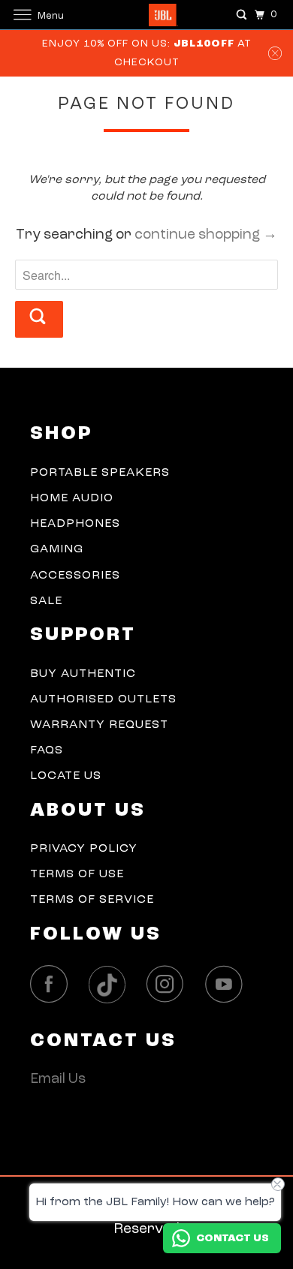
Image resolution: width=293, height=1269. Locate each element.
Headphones (75, 524)
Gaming (56, 549)
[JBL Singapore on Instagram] (169, 984)
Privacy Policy (83, 849)
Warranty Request (99, 725)
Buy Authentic (83, 674)
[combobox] (147, 275)
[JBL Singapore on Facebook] (52, 984)
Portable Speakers (100, 473)
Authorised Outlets (103, 699)
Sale (46, 601)
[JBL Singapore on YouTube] (227, 984)
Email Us (58, 1079)
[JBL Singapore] (147, 14)
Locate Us (65, 776)
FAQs (46, 750)
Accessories (75, 576)
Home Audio (71, 498)
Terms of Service (92, 900)
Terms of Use (77, 874)
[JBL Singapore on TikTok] (111, 985)
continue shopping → (205, 235)
